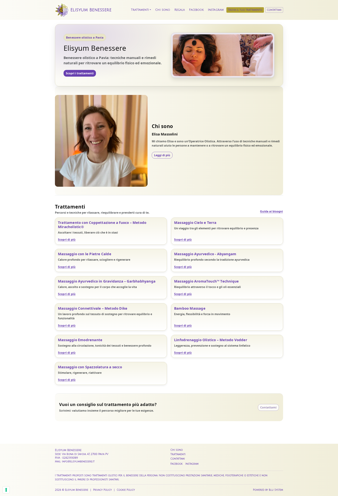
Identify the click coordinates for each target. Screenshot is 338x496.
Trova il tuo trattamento (245, 10)
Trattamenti (140, 9)
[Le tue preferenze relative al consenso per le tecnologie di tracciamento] (6, 489)
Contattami (274, 10)
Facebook (196, 9)
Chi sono (162, 9)
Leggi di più (162, 155)
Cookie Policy (126, 490)
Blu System (276, 490)
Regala (179, 9)
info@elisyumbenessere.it (78, 461)
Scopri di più (67, 239)
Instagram (216, 9)
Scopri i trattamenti (80, 73)
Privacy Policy (102, 490)
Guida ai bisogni (271, 211)
